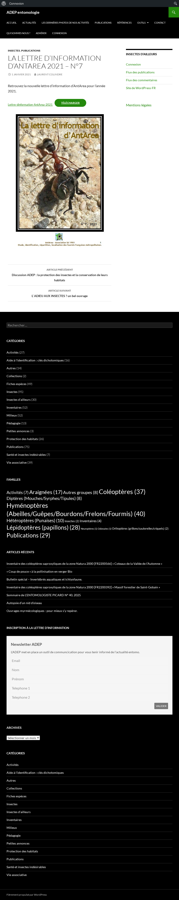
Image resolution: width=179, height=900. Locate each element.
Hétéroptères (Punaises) (35, 520)
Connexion (59, 33)
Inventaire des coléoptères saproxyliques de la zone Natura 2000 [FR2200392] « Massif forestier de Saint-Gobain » (83, 587)
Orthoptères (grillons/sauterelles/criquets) (140, 528)
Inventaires (14, 407)
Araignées (45, 492)
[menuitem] (4, 3)
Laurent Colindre (49, 74)
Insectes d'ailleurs (19, 399)
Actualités (29, 22)
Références (124, 22)
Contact (159, 22)
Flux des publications (140, 72)
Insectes (14, 50)
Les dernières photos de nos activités (65, 22)
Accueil (12, 22)
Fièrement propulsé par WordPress (27, 894)
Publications (103, 22)
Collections (14, 376)
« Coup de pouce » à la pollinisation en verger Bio (39, 571)
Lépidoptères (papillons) (43, 527)
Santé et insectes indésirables (26, 454)
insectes (72, 521)
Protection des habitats (22, 439)
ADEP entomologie (23, 12)
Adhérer (41, 33)
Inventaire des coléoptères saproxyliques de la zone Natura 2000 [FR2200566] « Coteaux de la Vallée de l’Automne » (84, 563)
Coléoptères (122, 491)
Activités (13, 352)
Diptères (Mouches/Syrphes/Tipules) (44, 498)
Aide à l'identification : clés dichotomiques (35, 360)
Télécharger (70, 102)
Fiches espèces (16, 384)
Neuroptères (89, 528)
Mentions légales (138, 105)
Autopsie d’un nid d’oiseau (24, 603)
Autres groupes (80, 492)
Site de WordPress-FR (141, 88)
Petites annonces (18, 431)
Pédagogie (14, 423)
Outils (141, 22)
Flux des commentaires (141, 80)
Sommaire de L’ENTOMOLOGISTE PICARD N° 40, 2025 (44, 595)
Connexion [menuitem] (16, 3)
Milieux (12, 415)
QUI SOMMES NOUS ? (18, 33)
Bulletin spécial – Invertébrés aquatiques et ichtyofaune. (45, 579)
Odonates (104, 528)
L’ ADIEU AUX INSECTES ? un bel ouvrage (60, 293)
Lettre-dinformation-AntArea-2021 (30, 104)
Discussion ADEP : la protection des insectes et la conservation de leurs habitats (60, 275)
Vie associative (17, 462)
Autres (11, 368)
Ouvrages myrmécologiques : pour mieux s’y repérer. (42, 611)
